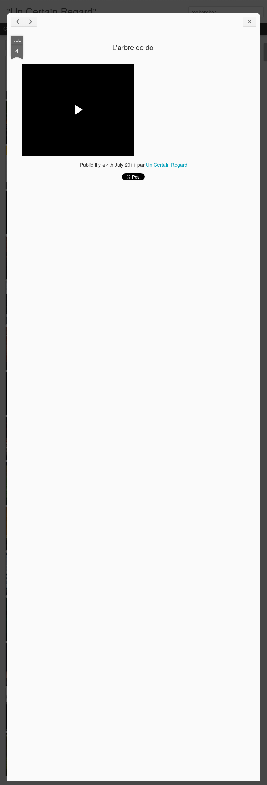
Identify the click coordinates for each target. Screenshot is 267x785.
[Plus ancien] (30, 22)
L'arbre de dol (133, 47)
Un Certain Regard (166, 164)
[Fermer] (249, 22)
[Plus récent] (17, 22)
